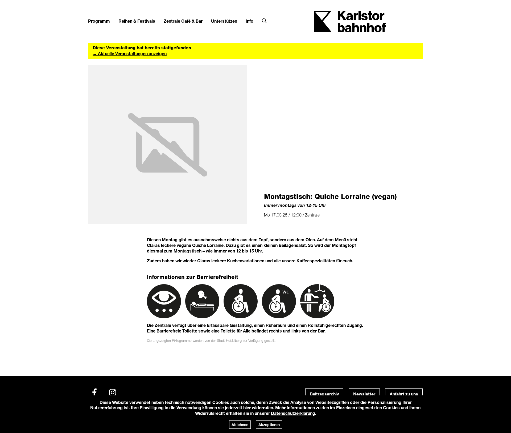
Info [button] (249, 20)
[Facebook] (94, 392)
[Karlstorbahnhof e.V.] (350, 20)
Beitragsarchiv (324, 393)
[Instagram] (113, 392)
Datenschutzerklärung (293, 413)
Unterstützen (224, 20)
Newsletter (364, 393)
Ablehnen (240, 424)
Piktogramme (182, 341)
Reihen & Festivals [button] (136, 20)
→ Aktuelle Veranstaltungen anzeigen (130, 53)
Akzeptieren (269, 424)
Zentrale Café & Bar (183, 20)
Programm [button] (99, 20)
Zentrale (312, 215)
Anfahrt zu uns (404, 393)
